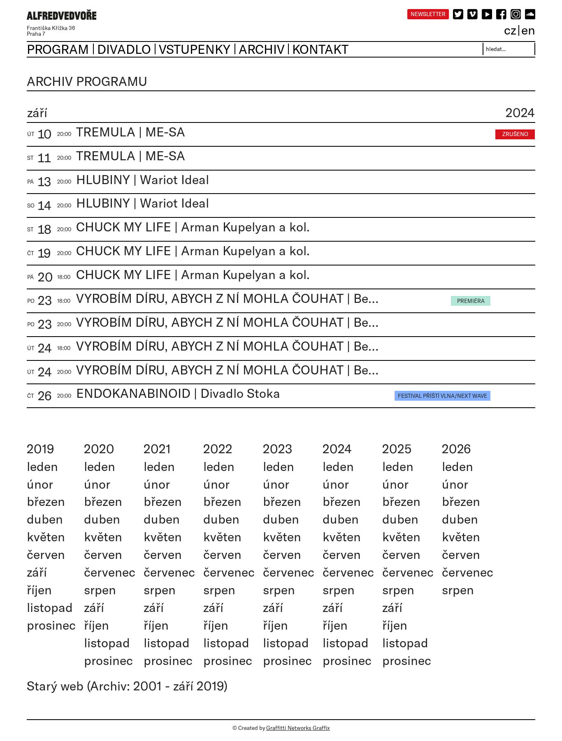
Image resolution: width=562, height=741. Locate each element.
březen (46, 501)
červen (46, 554)
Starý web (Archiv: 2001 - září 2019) (127, 686)
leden (42, 466)
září (37, 572)
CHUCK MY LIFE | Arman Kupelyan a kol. (193, 227)
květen (46, 537)
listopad (50, 607)
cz (510, 30)
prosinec (51, 625)
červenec (109, 572)
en (528, 30)
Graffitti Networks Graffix (298, 728)
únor (40, 484)
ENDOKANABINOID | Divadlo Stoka (178, 393)
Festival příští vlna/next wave (442, 395)
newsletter (428, 14)
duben (45, 519)
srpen (100, 590)
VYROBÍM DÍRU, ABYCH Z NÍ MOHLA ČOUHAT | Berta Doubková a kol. (228, 298)
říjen (39, 590)
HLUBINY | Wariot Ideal (142, 179)
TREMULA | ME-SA (130, 132)
